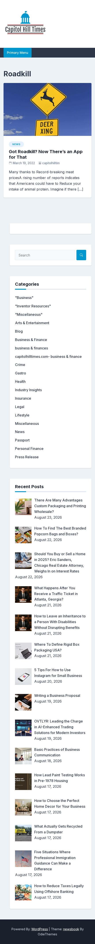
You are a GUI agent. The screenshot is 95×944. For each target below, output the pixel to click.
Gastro (20, 373)
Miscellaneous (27, 423)
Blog (19, 331)
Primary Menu (17, 52)
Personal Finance (29, 448)
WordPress (39, 929)
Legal (19, 407)
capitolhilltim (51, 163)
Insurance (23, 398)
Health (20, 381)
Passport (22, 440)
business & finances (31, 348)
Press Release (27, 457)
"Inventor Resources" (33, 306)
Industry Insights (28, 390)
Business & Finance (31, 339)
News (16, 144)
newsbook (71, 929)
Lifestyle (22, 415)
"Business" (24, 297)
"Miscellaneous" (28, 314)
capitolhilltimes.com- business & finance (48, 356)
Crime (20, 364)
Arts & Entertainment (32, 323)
